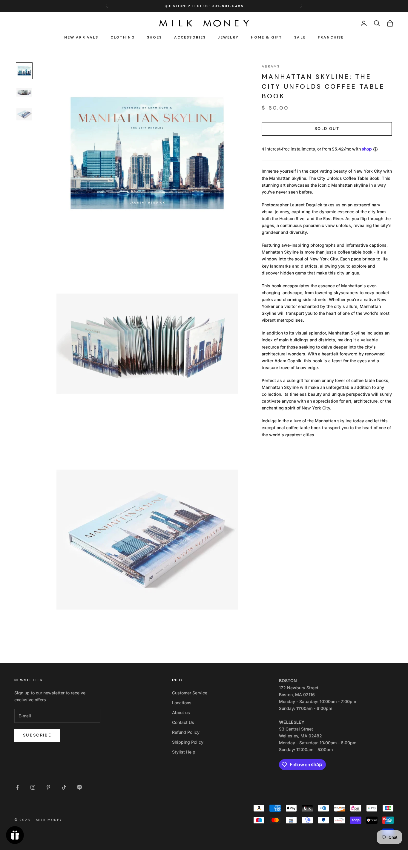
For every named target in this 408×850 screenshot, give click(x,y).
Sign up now (264, 446)
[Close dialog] (316, 358)
